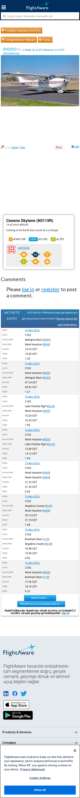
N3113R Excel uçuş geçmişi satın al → (41, 603)
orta (7, 147)
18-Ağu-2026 (32, 396)
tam (22, 147)
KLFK (48, 505)
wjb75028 (23, 248)
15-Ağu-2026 (32, 463)
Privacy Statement (32, 769)
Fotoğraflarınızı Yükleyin (20, 39)
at (58, 239)
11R (46, 539)
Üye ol (65, 613)
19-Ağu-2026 (32, 330)
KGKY (47, 339)
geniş (15, 147)
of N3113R (18, 239)
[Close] (75, 750)
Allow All (40, 790)
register (50, 289)
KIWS (46, 344)
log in (28, 289)
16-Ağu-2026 (32, 430)
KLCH (51, 406)
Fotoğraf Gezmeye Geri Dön (23, 30)
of (39, 239)
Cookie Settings (40, 778)
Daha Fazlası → (40, 597)
